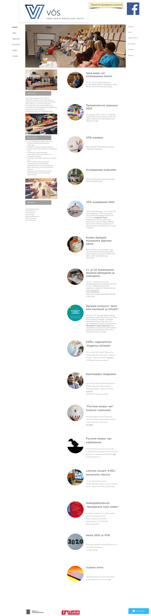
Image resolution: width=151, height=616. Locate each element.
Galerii (14, 50)
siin (110, 87)
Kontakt (15, 56)
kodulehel (110, 357)
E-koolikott (16, 44)
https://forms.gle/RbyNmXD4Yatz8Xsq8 (100, 294)
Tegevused (16, 39)
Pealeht (14, 27)
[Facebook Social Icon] (133, 8)
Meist (14, 33)
